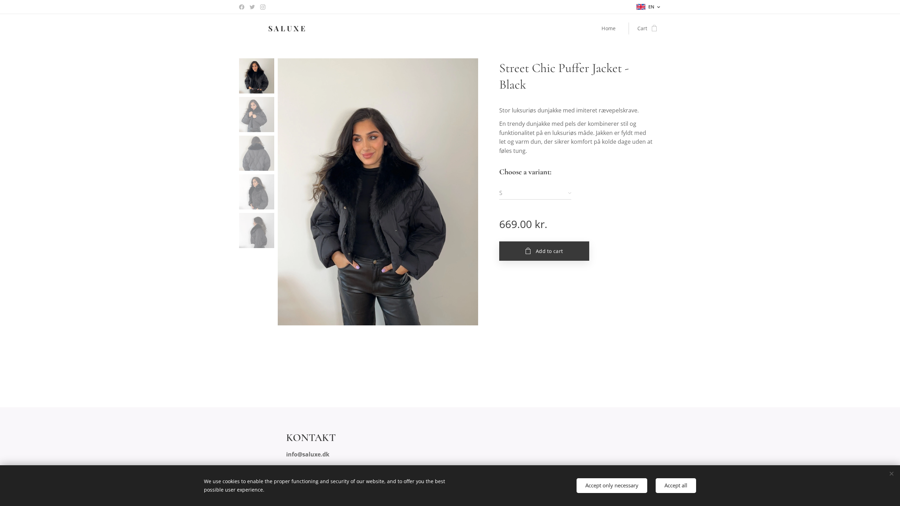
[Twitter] (252, 7)
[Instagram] (262, 7)
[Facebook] (241, 7)
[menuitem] (610, 28)
